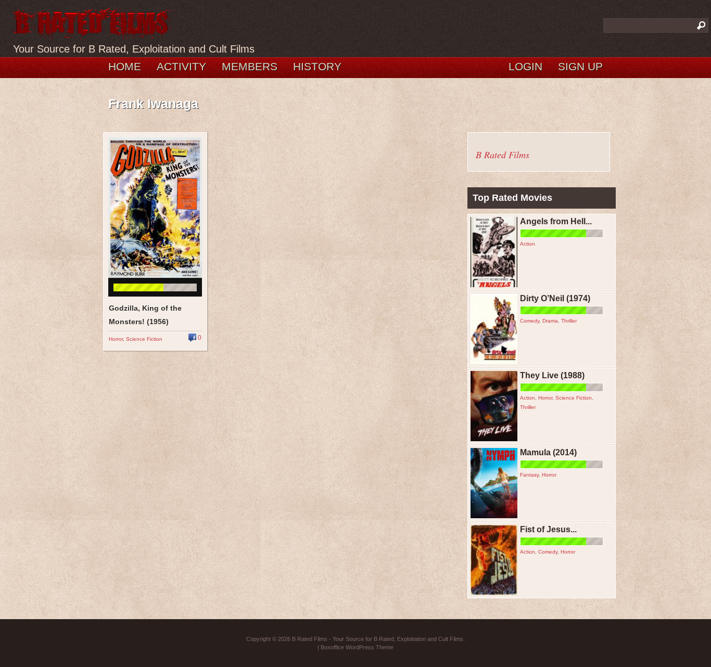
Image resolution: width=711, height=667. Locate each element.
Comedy (529, 321)
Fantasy (529, 475)
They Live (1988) (552, 375)
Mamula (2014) (548, 452)
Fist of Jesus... (548, 529)
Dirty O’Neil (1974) (555, 298)
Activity (181, 66)
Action (527, 244)
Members (249, 66)
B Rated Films (502, 154)
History (317, 66)
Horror (116, 339)
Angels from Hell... (556, 221)
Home (124, 66)
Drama (550, 321)
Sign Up (580, 66)
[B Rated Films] (92, 33)
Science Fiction (144, 339)
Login (525, 66)
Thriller (569, 321)
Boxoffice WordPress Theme (357, 647)
